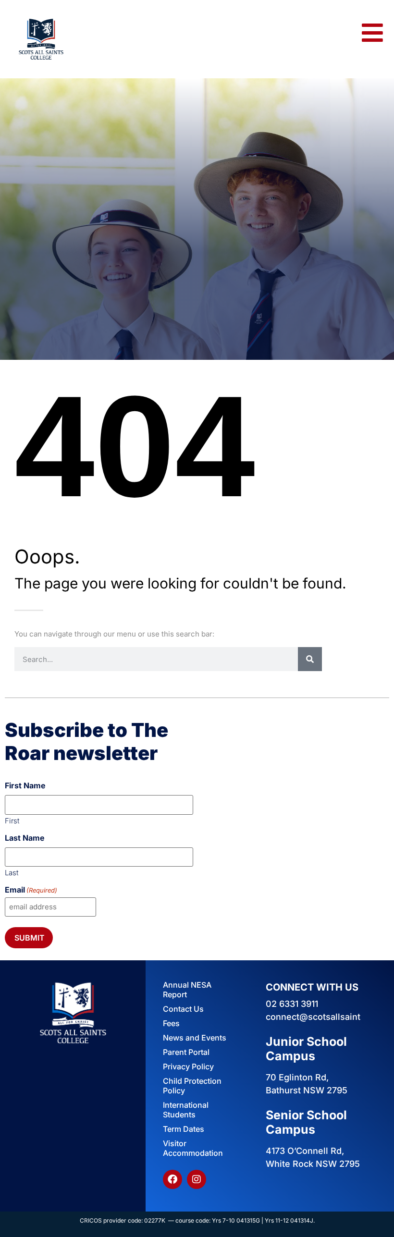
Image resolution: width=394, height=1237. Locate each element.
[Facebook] (172, 1179)
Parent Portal (186, 1052)
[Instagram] (196, 1179)
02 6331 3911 (292, 1004)
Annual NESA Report (187, 989)
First (12, 820)
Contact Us (183, 1009)
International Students (186, 1109)
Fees (171, 1023)
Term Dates (183, 1129)
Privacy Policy (188, 1066)
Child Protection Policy (192, 1085)
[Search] (310, 659)
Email (31, 890)
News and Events (194, 1037)
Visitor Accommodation (193, 1148)
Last (11, 872)
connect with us (312, 987)
